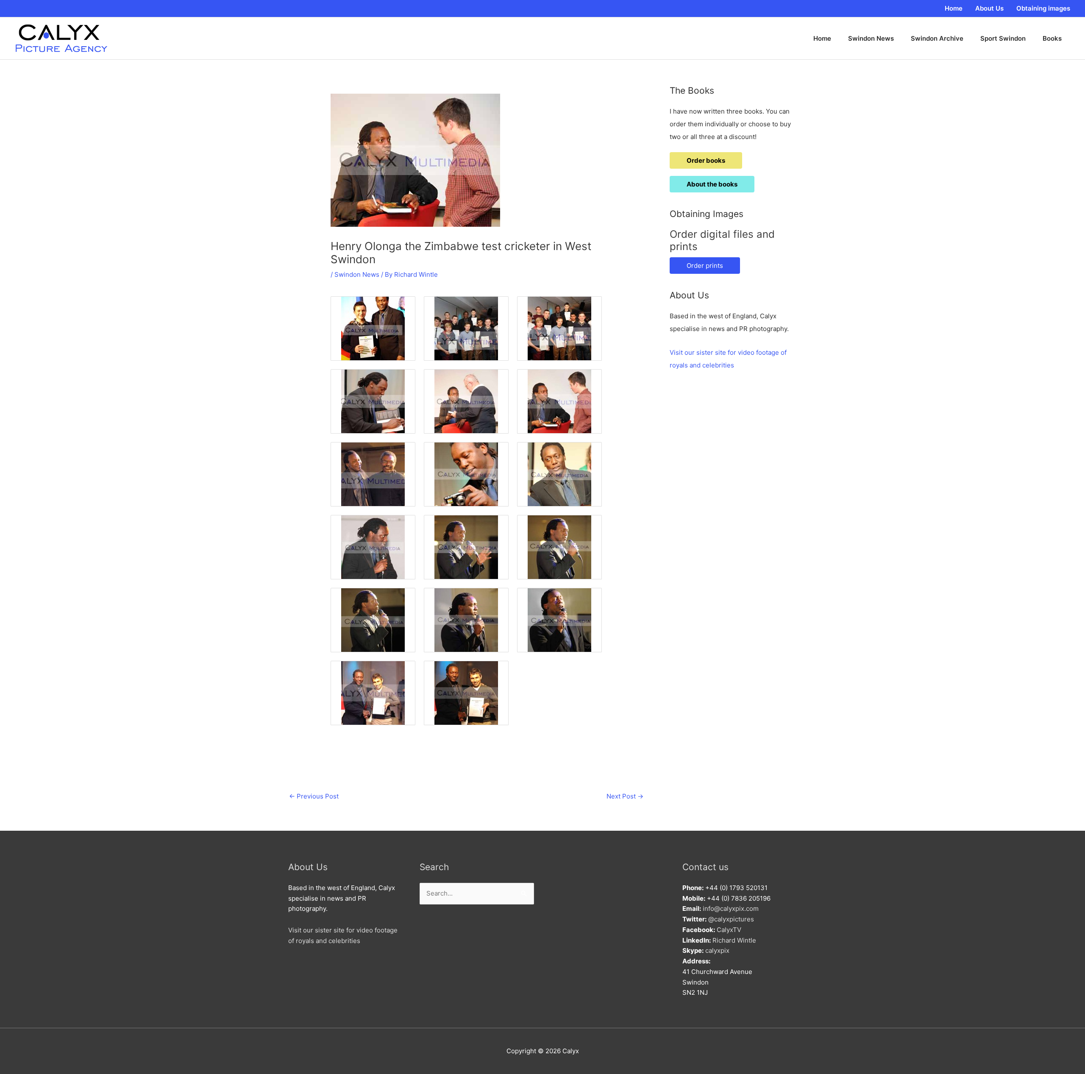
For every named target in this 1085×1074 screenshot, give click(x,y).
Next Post (624, 796)
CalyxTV (729, 930)
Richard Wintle (734, 940)
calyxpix (717, 950)
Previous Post (314, 796)
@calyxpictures (731, 919)
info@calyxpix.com (731, 908)
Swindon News (356, 274)
